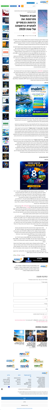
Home (35, 11)
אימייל (45, 303)
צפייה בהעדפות (24, 405)
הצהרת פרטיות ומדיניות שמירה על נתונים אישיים (24, 408)
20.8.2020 (40, 71)
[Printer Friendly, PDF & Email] (19, 255)
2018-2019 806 (25, 206)
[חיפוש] (22, 6)
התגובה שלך (44, 282)
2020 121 (28, 207)
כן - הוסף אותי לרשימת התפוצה (40, 314)
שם (46, 298)
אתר (46, 308)
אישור (24, 398)
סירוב (24, 402)
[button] (2, 389)
